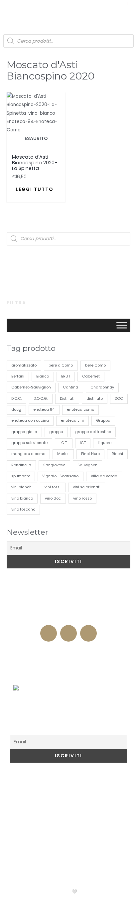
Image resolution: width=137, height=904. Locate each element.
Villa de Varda (104, 476)
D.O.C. (16, 398)
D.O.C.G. (41, 398)
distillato (94, 398)
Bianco (42, 376)
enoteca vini (72, 420)
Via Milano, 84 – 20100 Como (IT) (68, 605)
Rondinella (21, 465)
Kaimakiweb (96, 891)
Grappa (103, 420)
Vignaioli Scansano (60, 476)
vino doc (53, 498)
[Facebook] (48, 633)
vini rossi (53, 487)
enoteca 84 (44, 409)
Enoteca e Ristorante (68, 651)
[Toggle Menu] (121, 325)
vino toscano (23, 509)
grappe (56, 431)
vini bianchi (22, 487)
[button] (10, 10)
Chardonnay (102, 387)
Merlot (63, 453)
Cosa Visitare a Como (45, 782)
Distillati (67, 398)
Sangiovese (54, 465)
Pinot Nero (90, 453)
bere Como (95, 365)
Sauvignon (87, 465)
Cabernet (91, 376)
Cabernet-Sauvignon (31, 387)
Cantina (70, 387)
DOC (119, 398)
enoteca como (80, 409)
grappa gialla (24, 431)
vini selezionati (86, 487)
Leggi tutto (34, 189)
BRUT (65, 376)
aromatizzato (24, 365)
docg (16, 409)
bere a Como (61, 365)
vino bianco (22, 498)
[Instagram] (68, 633)
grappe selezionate (29, 442)
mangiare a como (28, 453)
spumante (20, 476)
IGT (83, 442)
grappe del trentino (93, 431)
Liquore (104, 442)
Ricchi (117, 453)
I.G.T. (64, 442)
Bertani (17, 376)
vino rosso (82, 498)
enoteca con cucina (30, 420)
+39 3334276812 (68, 618)
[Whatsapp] (88, 633)
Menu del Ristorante (68, 678)
